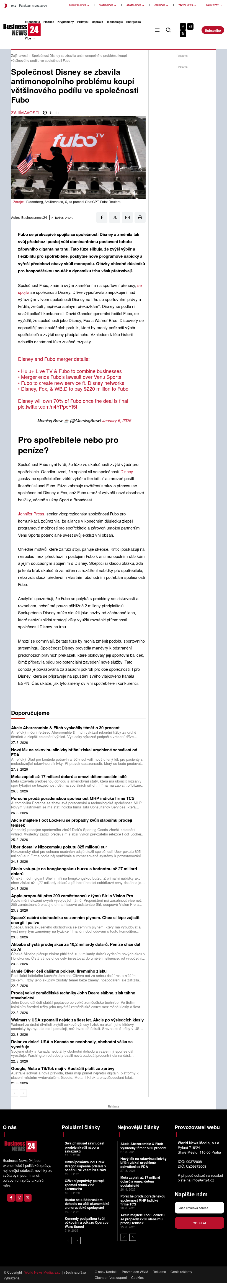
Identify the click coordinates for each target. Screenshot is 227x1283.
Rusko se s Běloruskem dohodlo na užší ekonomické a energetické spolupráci (87, 1203)
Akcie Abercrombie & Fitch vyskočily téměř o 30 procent (65, 728)
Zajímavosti (19, 55)
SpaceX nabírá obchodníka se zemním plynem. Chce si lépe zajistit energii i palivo (75, 919)
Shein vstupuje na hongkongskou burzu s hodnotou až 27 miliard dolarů (74, 871)
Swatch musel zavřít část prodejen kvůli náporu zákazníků (84, 1147)
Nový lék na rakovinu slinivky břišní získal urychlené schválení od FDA (74, 752)
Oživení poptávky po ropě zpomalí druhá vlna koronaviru (85, 1184)
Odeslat (200, 1223)
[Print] (140, 217)
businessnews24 (34, 217)
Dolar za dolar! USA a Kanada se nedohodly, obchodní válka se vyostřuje (72, 1044)
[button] (168, 29)
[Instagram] (190, 26)
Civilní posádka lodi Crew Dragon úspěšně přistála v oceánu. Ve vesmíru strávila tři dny (87, 1167)
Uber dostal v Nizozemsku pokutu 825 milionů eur (59, 847)
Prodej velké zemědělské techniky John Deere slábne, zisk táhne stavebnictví (73, 995)
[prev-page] (14, 1093)
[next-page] (23, 1093)
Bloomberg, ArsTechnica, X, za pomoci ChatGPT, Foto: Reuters (73, 201)
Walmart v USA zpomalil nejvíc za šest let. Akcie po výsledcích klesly (77, 1020)
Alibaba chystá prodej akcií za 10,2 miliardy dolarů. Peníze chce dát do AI (75, 946)
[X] (183, 33)
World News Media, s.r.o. (42, 1272)
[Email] (127, 217)
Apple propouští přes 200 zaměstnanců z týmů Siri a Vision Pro (72, 896)
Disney (126, 471)
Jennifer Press (31, 514)
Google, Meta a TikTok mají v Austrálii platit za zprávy (62, 1068)
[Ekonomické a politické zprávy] (10, 30)
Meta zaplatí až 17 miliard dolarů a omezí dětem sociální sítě (69, 776)
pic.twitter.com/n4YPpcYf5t (47, 406)
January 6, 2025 (116, 420)
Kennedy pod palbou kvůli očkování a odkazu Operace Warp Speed (87, 1222)
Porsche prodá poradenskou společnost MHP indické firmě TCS (73, 798)
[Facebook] (183, 26)
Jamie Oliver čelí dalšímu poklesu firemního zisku (59, 971)
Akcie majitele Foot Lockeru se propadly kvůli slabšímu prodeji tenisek (71, 822)
